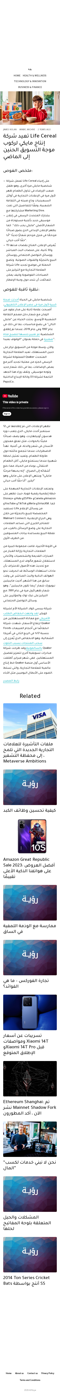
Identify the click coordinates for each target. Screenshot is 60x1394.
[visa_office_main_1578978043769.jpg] (30, 721)
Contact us (32, 1374)
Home (17, 76)
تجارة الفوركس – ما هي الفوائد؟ (26, 984)
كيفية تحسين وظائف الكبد (29, 811)
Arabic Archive (27, 130)
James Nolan (10, 130)
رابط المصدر (11, 681)
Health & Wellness (34, 76)
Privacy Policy (47, 1374)
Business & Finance (30, 87)
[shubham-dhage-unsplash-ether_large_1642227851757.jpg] (30, 1078)
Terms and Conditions (30, 1380)
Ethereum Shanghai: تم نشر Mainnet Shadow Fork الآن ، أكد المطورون (29, 1108)
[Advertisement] (30, 32)
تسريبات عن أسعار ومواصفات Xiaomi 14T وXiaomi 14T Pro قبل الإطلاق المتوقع (25, 1045)
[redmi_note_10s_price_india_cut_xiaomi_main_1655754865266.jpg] (30, 836)
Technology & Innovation (30, 82)
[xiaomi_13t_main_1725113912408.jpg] (30, 1012)
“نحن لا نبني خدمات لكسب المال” (29, 1166)
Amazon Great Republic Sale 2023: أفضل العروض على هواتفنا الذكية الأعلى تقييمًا (29, 869)
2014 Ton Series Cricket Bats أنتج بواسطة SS (26, 1281)
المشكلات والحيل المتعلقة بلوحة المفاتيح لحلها (27, 1224)
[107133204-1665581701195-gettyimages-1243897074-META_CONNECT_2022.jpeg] (30, 1139)
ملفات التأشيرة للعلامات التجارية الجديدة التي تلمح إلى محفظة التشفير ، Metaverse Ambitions (28, 753)
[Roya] (30, 787)
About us (19, 1374)
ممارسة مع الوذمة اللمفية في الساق (29, 929)
